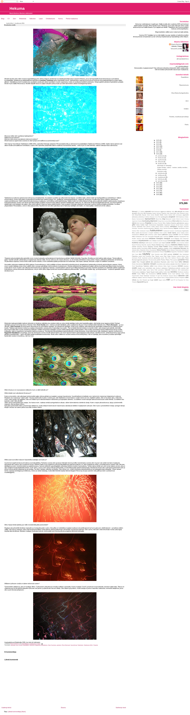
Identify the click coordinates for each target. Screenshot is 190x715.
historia (134, 230)
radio (168, 262)
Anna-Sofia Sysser (140, 215)
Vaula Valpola (157, 277)
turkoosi (178, 274)
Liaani (41, 18)
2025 (158, 140)
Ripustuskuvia (184, 85)
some (143, 268)
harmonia (139, 226)
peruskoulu (157, 258)
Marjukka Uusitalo (153, 246)
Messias (183, 248)
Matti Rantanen (152, 248)
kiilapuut (176, 238)
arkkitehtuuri (141, 217)
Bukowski (168, 219)
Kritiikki (186, 109)
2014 (158, 185)
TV (156, 275)
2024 (158, 142)
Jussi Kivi (181, 234)
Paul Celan (167, 256)
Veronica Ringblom (179, 277)
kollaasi (154, 240)
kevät (172, 238)
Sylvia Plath (154, 270)
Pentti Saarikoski (143, 258)
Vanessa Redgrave (147, 277)
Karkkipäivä (139, 236)
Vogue (160, 280)
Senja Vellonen (158, 266)
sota (154, 268)
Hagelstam (167, 225)
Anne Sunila (19, 645)
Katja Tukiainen (164, 236)
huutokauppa (178, 230)
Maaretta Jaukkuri (146, 244)
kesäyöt (167, 238)
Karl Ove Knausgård (148, 236)
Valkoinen (32, 18)
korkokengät (172, 240)
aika (176, 211)
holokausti (142, 230)
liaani (163, 243)
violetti (156, 280)
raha (180, 262)
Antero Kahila (168, 215)
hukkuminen (156, 230)
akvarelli (134, 213)
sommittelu (149, 268)
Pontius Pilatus (165, 260)
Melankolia (22, 18)
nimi (140, 254)
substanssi (164, 268)
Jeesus (142, 234)
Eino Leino (176, 221)
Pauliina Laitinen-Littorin (178, 256)
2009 (158, 194)
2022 (158, 146)
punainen (181, 260)
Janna (174, 233)
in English (150, 232)
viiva (138, 280)
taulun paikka (159, 272)
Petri (166, 258)
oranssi (176, 254)
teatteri (165, 272)
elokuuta (160, 161)
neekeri (186, 251)
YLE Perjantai (179, 280)
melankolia (176, 248)
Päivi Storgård (141, 262)
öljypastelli (140, 282)
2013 (158, 187)
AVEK (177, 217)
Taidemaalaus (136, 272)
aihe (173, 211)
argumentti (186, 215)
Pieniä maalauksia (72, 18)
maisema (31, 645)
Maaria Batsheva (176, 44)
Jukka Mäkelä (158, 234)
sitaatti (140, 268)
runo (164, 264)
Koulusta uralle (162, 171)
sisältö (134, 268)
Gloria (138, 225)
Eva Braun (155, 223)
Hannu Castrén (184, 225)
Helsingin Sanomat (183, 226)
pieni (183, 258)
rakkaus (186, 262)
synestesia (161, 270)
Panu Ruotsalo (147, 256)
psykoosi (175, 259)
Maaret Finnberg (136, 244)
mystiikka (167, 251)
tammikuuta (161, 181)
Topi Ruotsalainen (151, 273)
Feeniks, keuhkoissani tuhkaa (179, 117)
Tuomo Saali (171, 273)
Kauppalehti (182, 236)
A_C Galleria (141, 211)
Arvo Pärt (157, 217)
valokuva (134, 277)
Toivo (143, 274)
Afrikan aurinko (162, 169)
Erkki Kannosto (140, 223)
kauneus (176, 236)
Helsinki (156, 228)
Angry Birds (173, 213)
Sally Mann (178, 264)
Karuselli (156, 236)
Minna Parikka (161, 250)
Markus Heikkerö (173, 246)
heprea (176, 228)
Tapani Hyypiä (150, 272)
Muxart (162, 251)
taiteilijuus (143, 272)
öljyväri (146, 282)
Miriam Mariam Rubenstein (174, 250)
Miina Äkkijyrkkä (141, 250)
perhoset (150, 258)
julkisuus (165, 234)
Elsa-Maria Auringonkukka (180, 93)
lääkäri (187, 242)
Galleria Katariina (171, 223)
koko (150, 240)
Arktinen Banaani (150, 217)
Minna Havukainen (151, 250)
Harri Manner (147, 226)
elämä (134, 223)
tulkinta (159, 274)
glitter (133, 225)
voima (164, 280)
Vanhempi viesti (121, 707)
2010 (158, 192)
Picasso (179, 258)
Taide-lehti (167, 270)
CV (9, 18)
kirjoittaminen (144, 241)
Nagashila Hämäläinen (41, 645)
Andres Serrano (156, 213)
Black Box (159, 219)
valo (187, 276)
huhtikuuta (161, 175)
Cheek (139, 221)
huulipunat (166, 230)
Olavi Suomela (52, 645)
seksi (151, 266)
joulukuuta (161, 156)
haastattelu (26, 645)
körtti (147, 242)
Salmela (183, 264)
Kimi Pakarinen (184, 238)
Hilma (187, 228)
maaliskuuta (162, 177)
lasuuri (150, 242)
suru (144, 270)
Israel (169, 233)
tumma (164, 274)
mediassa (160, 248)
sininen (180, 266)
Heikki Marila (155, 226)
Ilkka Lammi (135, 233)
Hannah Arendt (175, 225)
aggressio (163, 211)
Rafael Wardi (174, 262)
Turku (182, 273)
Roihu (187, 124)
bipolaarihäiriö (150, 219)
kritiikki (178, 240)
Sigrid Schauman (172, 266)
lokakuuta (161, 157)
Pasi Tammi (155, 256)
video (187, 277)
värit (172, 280)
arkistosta (135, 217)
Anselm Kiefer (159, 215)
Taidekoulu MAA (88, 645)
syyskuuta (161, 159)
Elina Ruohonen (184, 221)
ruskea (168, 264)
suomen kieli (185, 268)
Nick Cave (135, 254)
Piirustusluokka (152, 259)
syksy (148, 270)
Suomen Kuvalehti (137, 270)
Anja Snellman (181, 213)
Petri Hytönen (172, 258)
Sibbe (165, 266)
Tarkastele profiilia (176, 48)
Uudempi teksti (6, 707)
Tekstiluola (180, 272)
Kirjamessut (135, 240)
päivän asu (149, 262)
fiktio (164, 223)
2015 (158, 183)
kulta (187, 240)
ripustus (146, 264)
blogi (163, 219)
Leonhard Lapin (157, 242)
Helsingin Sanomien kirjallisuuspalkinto (143, 228)
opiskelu (59, 645)
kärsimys (142, 243)
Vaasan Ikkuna (173, 275)
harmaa (134, 226)
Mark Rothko (163, 246)
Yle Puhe (186, 280)
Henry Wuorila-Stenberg (166, 228)
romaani (153, 264)
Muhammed (185, 250)
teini (169, 272)
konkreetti (159, 240)
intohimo (156, 233)
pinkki (158, 260)
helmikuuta (161, 179)
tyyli (159, 275)
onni (161, 254)
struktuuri (158, 268)
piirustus (145, 260)
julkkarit (170, 234)
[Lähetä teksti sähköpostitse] (41, 643)
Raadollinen (185, 77)
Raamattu (163, 262)
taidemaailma (185, 270)
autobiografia (164, 217)
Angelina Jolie (165, 213)
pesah (162, 258)
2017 (158, 152)
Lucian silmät (171, 243)
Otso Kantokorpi (184, 254)
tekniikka (174, 272)
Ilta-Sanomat (143, 232)
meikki (170, 248)
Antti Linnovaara (177, 215)
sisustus (186, 266)
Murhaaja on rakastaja (164, 165)
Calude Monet (176, 219)
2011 (157, 190)
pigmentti (139, 260)
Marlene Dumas (184, 246)
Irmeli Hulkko (163, 232)
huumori (172, 230)
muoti (140, 251)
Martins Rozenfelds (142, 248)
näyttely (146, 254)
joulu (146, 234)
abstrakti (13, 645)
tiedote (134, 274)
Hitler (137, 230)
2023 (158, 144)
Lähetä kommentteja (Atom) (17, 711)
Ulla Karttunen (164, 275)
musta (149, 251)
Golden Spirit (144, 225)
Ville (141, 280)
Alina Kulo (140, 213)
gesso (187, 223)
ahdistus (168, 211)
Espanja (148, 223)
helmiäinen (173, 226)
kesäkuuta (161, 163)
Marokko (134, 248)
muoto (144, 251)
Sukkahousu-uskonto (174, 268)
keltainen (152, 238)
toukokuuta (161, 173)
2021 (158, 148)
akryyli (180, 211)
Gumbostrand (152, 225)
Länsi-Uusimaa (180, 242)
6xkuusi (134, 211)
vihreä (134, 280)
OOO (165, 254)
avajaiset (172, 217)
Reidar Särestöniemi (137, 264)
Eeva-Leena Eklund (167, 221)
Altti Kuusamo (147, 213)
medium (166, 248)
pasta (161, 256)
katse (171, 236)
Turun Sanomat (144, 275)
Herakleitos (182, 228)
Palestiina (135, 256)
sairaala (172, 264)
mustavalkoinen (155, 251)
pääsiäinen (157, 262)
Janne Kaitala (181, 232)
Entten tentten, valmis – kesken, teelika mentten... (173, 167)
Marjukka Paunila (142, 246)
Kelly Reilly (145, 238)
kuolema (135, 243)
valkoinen (181, 276)
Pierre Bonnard (66, 645)
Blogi (2, 18)
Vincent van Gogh (147, 280)
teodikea (186, 272)
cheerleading (146, 221)
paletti (140, 256)
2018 (158, 150)
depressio (153, 221)
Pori (171, 260)
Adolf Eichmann (155, 211)
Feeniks (160, 223)
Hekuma (17, 8)
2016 (158, 154)
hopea (148, 230)
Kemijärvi (159, 238)
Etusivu (63, 707)
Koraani (165, 240)
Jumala (175, 234)
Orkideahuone (50, 18)
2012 (158, 188)
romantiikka (159, 264)
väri (168, 279)
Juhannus (150, 234)
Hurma (60, 18)
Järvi (14, 18)
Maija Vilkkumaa (165, 244)
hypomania (185, 231)
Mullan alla (135, 251)
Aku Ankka (186, 211)
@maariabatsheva (183, 59)
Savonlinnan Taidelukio (77, 645)
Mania (180, 245)
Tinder (139, 273)
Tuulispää (152, 275)
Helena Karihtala (164, 226)
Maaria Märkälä (156, 245)
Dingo (159, 221)
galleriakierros (181, 223)
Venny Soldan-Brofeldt (167, 277)
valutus (140, 277)
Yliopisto (95, 645)
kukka (183, 240)
